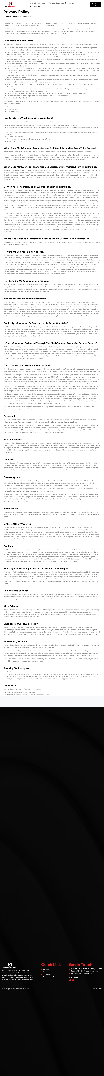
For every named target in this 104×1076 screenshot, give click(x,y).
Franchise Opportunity (56, 3)
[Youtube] (70, 980)
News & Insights (35, 6)
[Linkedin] (73, 980)
